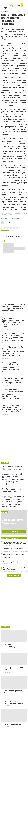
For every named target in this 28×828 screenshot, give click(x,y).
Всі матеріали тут (14, 531)
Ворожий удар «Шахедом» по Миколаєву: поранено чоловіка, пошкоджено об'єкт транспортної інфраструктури (13, 501)
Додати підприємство (14, 575)
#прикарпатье (15, 218)
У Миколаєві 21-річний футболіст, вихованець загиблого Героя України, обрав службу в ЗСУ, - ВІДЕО (13, 479)
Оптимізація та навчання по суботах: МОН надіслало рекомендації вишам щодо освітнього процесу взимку (13, 336)
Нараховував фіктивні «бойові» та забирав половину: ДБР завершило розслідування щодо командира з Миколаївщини (14, 394)
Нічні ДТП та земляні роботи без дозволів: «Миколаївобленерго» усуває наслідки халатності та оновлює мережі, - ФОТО (13, 351)
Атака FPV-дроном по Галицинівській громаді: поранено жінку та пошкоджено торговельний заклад (13, 367)
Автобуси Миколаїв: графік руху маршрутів (14, 490)
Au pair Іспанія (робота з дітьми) (12, 692)
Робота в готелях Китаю (11, 724)
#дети (2, 218)
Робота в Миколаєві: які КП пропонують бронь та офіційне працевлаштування (13, 380)
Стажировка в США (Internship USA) (10, 645)
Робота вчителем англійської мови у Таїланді (13, 702)
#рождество (8, 218)
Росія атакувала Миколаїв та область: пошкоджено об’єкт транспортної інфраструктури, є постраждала (13, 307)
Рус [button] (6, 8)
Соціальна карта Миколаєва (12, 521)
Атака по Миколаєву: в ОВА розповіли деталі (12, 467)
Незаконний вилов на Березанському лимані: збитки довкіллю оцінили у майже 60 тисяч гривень (12, 408)
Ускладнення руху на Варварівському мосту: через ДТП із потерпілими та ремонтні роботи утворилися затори (13, 322)
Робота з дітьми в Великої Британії (12, 669)
